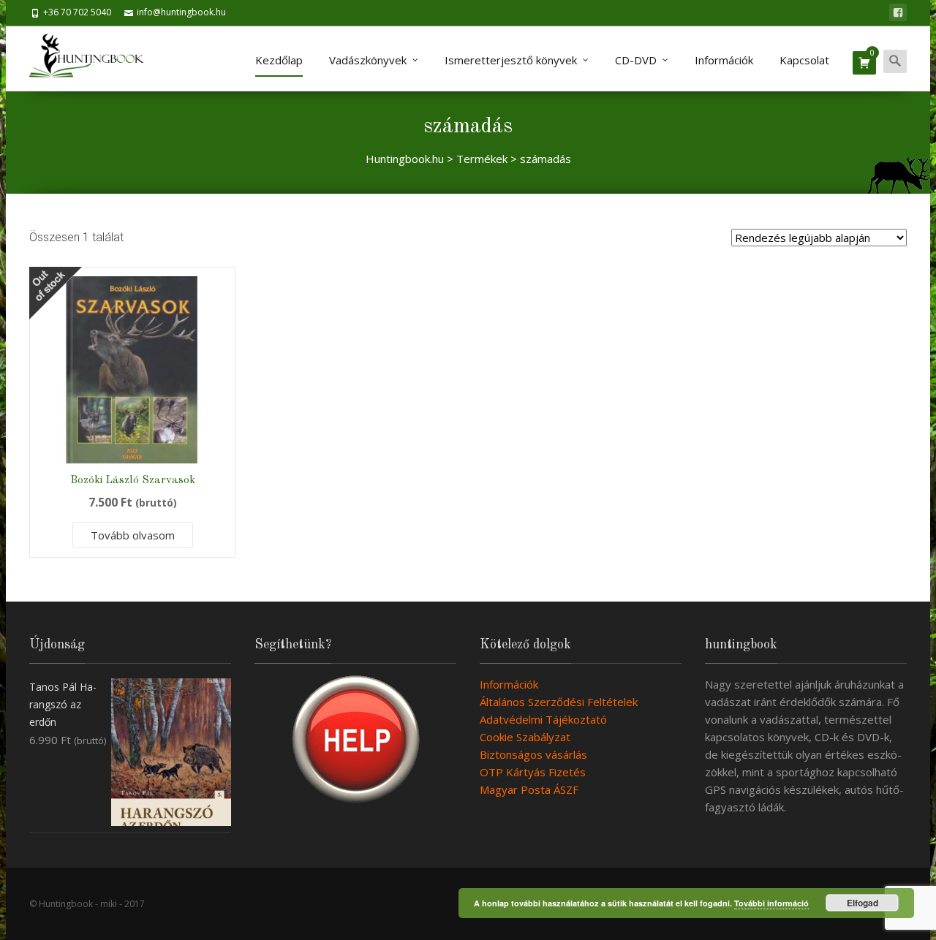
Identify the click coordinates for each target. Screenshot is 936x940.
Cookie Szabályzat (525, 736)
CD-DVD (636, 60)
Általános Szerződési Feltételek (559, 701)
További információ (771, 903)
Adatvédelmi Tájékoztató (543, 719)
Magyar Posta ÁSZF (529, 789)
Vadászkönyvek (368, 60)
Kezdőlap (279, 60)
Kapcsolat (804, 60)
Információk (724, 60)
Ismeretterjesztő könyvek (511, 60)
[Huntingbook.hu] (94, 58)
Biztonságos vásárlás (533, 754)
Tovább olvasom (133, 535)
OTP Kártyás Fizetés (533, 772)
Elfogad (862, 902)
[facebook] (898, 12)
